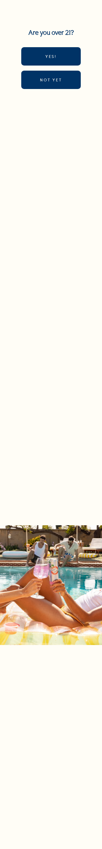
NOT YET (51, 79)
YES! (51, 56)
